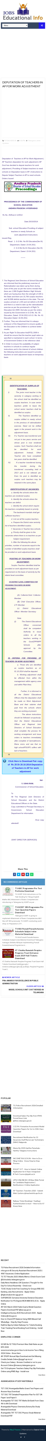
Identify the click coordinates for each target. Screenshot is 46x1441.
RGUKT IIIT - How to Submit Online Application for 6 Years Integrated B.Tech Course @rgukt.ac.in (27, 1171)
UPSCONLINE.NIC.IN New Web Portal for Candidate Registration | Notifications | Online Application (28, 1182)
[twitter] (21, 1437)
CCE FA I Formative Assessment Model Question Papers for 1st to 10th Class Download (28, 1128)
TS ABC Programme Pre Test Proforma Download (28, 889)
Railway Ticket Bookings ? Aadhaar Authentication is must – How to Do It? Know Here (28, 1203)
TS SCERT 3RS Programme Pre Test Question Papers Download (29, 910)
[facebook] (24, 1437)
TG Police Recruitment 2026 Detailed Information (20, 1268)
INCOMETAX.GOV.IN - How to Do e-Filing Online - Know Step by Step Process (28, 1160)
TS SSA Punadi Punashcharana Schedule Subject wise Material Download (29, 931)
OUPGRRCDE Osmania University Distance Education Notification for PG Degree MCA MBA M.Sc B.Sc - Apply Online (23, 1301)
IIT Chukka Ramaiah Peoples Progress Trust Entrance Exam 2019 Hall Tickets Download (28, 954)
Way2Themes (15, 1430)
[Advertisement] (23, 53)
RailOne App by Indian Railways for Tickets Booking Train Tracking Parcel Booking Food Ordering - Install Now (22, 1328)
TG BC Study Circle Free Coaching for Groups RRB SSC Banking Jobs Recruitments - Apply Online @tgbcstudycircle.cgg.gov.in (22, 1292)
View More (41, 1375)
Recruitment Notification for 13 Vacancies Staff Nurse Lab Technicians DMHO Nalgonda (28, 1139)
